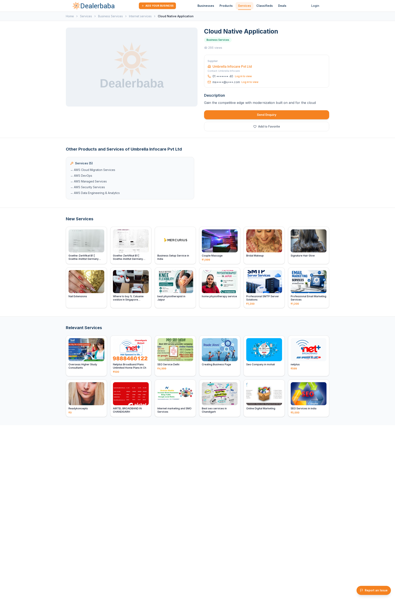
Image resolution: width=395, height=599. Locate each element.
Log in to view (243, 76)
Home (70, 16)
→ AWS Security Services (87, 187)
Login (315, 5)
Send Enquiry (266, 114)
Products (226, 5)
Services (244, 5)
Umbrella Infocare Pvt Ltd (232, 66)
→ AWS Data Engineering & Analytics (95, 193)
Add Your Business (159, 5)
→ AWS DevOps (81, 175)
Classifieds (264, 5)
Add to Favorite (269, 126)
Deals (282, 5)
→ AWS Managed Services (88, 181)
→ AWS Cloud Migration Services (92, 170)
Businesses (206, 5)
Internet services (140, 16)
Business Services (110, 16)
